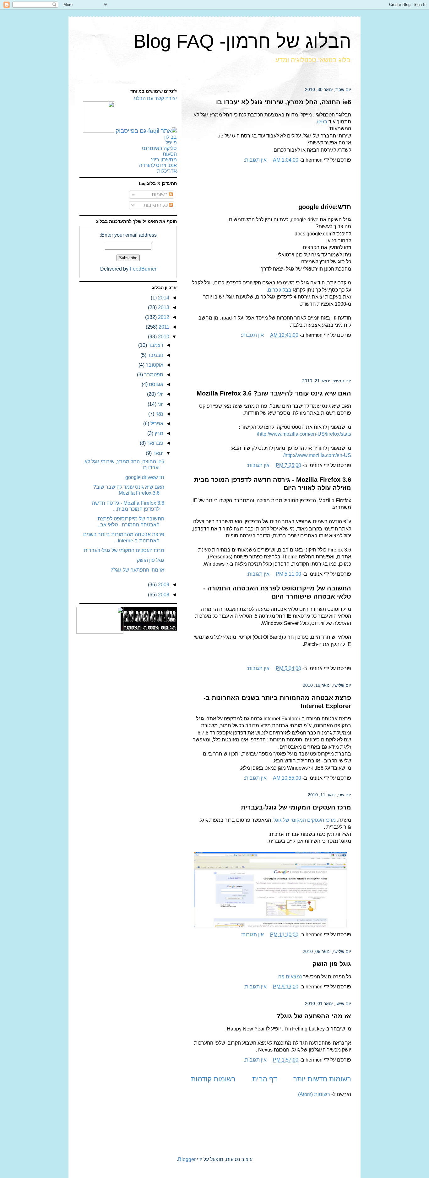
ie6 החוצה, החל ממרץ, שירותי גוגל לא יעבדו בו (283, 102)
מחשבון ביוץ (164, 159)
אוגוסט (155, 384)
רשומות (160, 194)
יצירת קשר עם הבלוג (155, 98)
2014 (163, 297)
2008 (163, 594)
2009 (163, 584)
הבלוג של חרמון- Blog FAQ (242, 41)
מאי (158, 414)
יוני (159, 404)
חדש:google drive (324, 206)
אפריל (156, 423)
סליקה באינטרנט (159, 148)
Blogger (187, 1159)
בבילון (170, 137)
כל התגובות (156, 205)
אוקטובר (153, 365)
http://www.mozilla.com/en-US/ (317, 455)
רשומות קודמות (213, 1079)
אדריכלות (167, 171)
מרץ (158, 433)
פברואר (154, 443)
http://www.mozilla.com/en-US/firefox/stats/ (304, 434)
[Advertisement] (271, 183)
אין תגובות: (255, 160)
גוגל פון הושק (331, 963)
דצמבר (155, 345)
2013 (163, 307)
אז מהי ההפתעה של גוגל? (314, 1016)
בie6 (322, 121)
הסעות (170, 154)
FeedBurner (143, 269)
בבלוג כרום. (279, 290)
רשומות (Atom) (314, 1094)
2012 (163, 317)
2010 (163, 336)
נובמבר (154, 355)
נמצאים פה (290, 976)
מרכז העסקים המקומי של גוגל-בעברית (296, 807)
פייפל (171, 142)
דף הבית (264, 1079)
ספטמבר (153, 374)
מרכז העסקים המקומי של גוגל (305, 820)
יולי (159, 394)
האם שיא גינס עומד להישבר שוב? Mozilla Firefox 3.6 (274, 393)
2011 (163, 327)
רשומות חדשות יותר (322, 1079)
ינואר (157, 453)
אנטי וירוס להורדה (158, 165)
